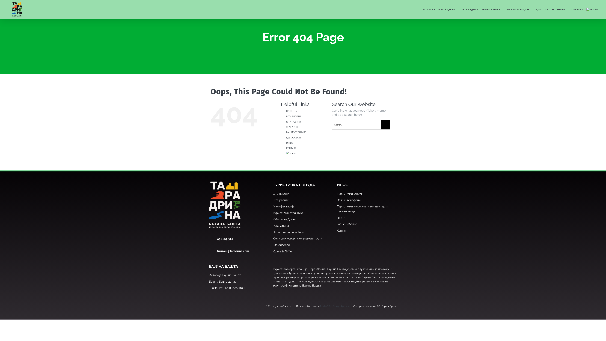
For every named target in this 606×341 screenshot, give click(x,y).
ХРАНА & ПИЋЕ (294, 127)
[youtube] (231, 306)
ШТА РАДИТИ (293, 121)
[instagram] (224, 306)
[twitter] (217, 306)
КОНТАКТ (291, 148)
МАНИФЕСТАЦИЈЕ (296, 132)
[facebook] (211, 306)
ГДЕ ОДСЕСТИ (294, 137)
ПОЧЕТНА (291, 111)
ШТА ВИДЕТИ (293, 116)
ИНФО (289, 143)
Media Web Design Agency (334, 306)
